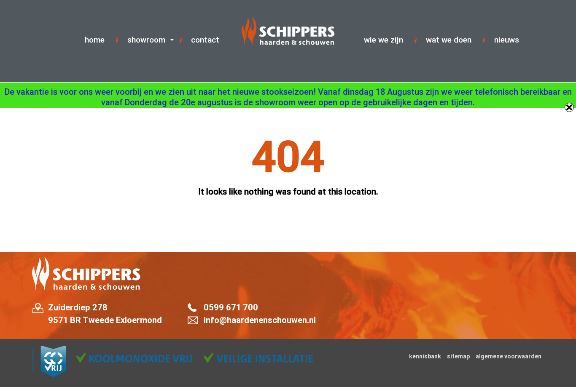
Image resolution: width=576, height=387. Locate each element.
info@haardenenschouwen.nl (260, 320)
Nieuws (506, 40)
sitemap (458, 356)
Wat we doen (448, 40)
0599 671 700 (231, 307)
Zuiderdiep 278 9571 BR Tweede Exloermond (105, 313)
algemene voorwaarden (508, 356)
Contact (205, 40)
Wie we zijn (383, 40)
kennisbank (425, 356)
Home (95, 40)
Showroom (146, 40)
